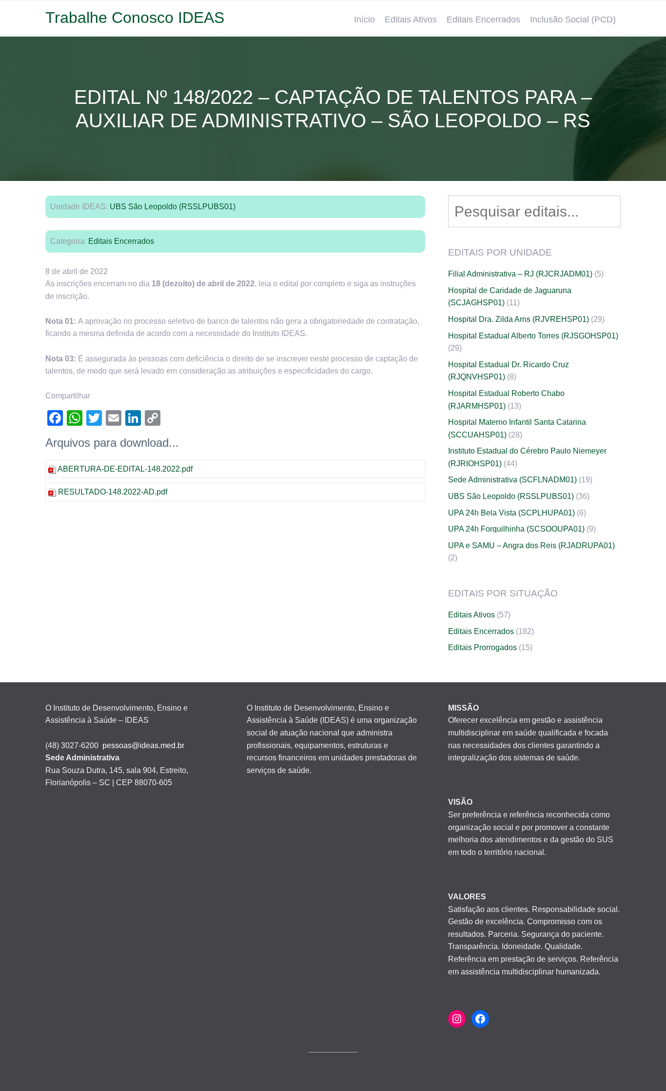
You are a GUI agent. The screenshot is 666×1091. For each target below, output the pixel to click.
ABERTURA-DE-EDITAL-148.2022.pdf (125, 469)
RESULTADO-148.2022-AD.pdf (112, 492)
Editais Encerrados (483, 19)
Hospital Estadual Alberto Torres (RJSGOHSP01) (533, 336)
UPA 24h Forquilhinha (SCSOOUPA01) (516, 529)
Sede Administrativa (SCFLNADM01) (512, 480)
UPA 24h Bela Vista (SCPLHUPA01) (511, 513)
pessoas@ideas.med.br (143, 745)
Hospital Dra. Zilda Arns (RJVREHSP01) (518, 319)
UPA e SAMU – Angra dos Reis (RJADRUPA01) (531, 545)
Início (364, 19)
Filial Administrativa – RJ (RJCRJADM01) (520, 274)
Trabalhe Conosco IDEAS (134, 17)
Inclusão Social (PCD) (573, 19)
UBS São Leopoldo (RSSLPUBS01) (172, 206)
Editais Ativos (411, 19)
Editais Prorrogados (482, 647)
